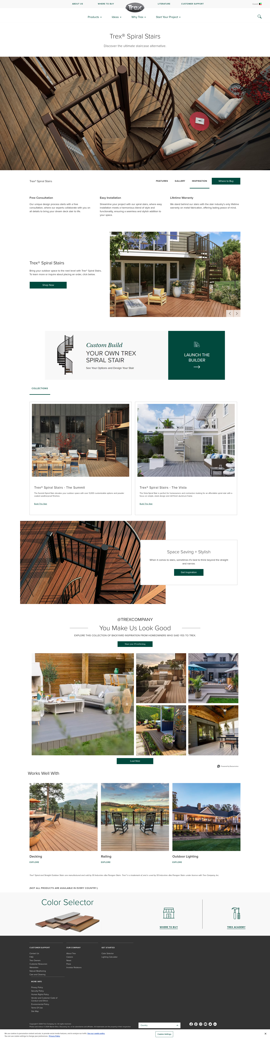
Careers (69, 957)
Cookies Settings (164, 1034)
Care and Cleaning (37, 974)
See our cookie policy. (96, 1033)
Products (93, 17)
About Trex (71, 953)
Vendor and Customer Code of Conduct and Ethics (44, 999)
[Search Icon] (260, 17)
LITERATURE (164, 3)
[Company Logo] (135, 7)
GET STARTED (108, 947)
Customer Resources (38, 964)
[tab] (40, 389)
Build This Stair (40, 503)
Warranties (34, 967)
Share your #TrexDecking (135, 644)
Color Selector (108, 953)
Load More (128, 762)
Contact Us (34, 953)
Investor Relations (73, 967)
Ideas (115, 17)
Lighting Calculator (109, 957)
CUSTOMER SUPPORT (192, 3)
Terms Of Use (37, 1007)
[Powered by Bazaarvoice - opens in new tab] (227, 766)
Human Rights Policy (40, 994)
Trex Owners (35, 960)
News (68, 960)
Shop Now (48, 285)
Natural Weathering (38, 971)
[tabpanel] (135, 456)
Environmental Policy (40, 1004)
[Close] (265, 1034)
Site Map (35, 1011)
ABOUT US (77, 3)
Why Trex (137, 17)
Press (68, 964)
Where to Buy (226, 181)
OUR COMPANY (73, 947)
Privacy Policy (37, 987)
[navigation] (135, 4)
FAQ (31, 957)
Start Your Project (167, 17)
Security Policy (37, 990)
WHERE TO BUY (106, 3)
